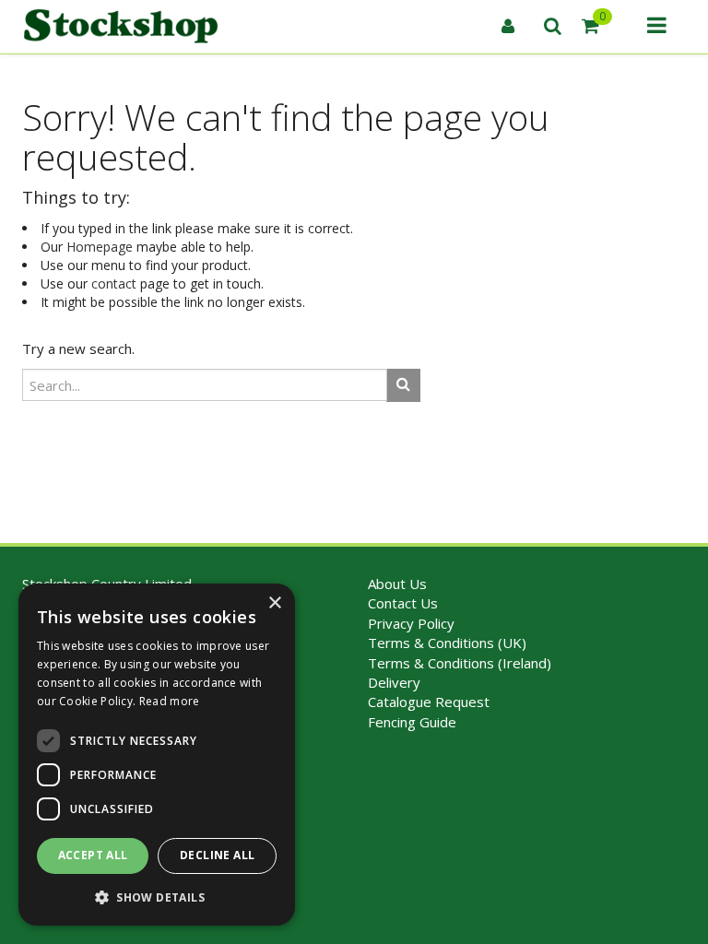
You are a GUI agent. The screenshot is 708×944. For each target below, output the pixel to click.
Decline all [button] (217, 855)
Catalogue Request (429, 701)
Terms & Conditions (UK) (447, 642)
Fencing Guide (412, 722)
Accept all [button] (93, 855)
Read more (169, 701)
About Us (397, 583)
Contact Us (403, 603)
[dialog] (156, 755)
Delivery (394, 682)
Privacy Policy (411, 623)
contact (113, 283)
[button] (157, 896)
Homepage (99, 246)
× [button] (274, 603)
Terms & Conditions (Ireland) (459, 663)
